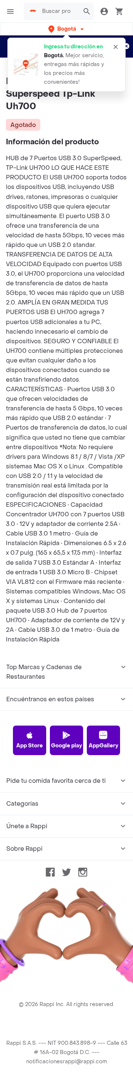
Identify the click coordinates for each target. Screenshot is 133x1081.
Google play (66, 745)
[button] (66, 29)
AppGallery (103, 745)
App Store (29, 745)
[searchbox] (59, 11)
